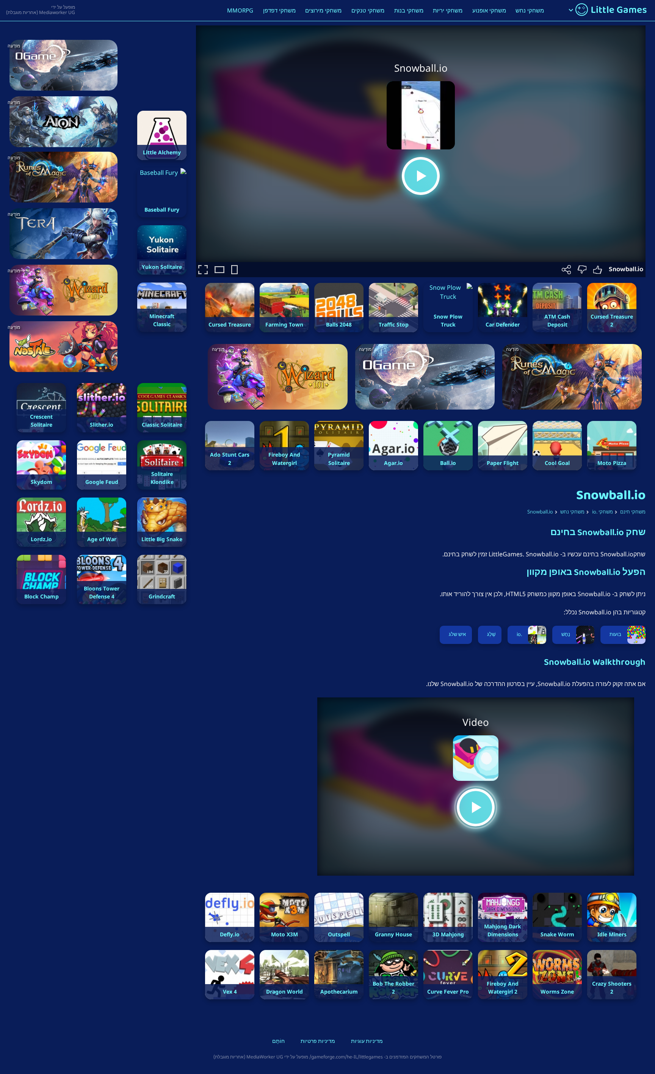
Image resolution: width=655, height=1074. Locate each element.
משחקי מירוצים (323, 10)
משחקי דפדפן (279, 10)
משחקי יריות (447, 10)
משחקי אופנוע (489, 10)
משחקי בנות (408, 10)
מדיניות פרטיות (318, 1041)
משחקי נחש (530, 10)
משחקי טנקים (367, 10)
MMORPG (240, 10)
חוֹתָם (278, 1041)
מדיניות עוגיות (367, 1041)
